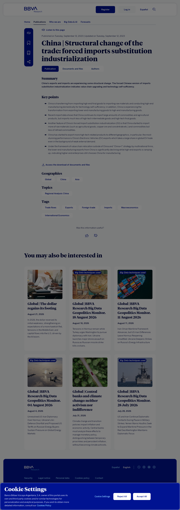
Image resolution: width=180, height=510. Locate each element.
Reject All (122, 496)
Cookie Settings (102, 496)
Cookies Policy (44, 505)
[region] (90, 496)
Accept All (142, 496)
